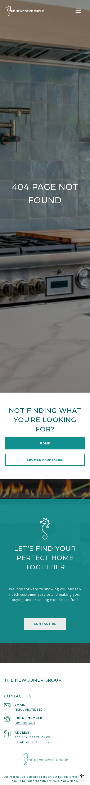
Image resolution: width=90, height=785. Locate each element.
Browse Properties (45, 460)
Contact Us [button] (45, 624)
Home (45, 443)
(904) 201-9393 (25, 723)
